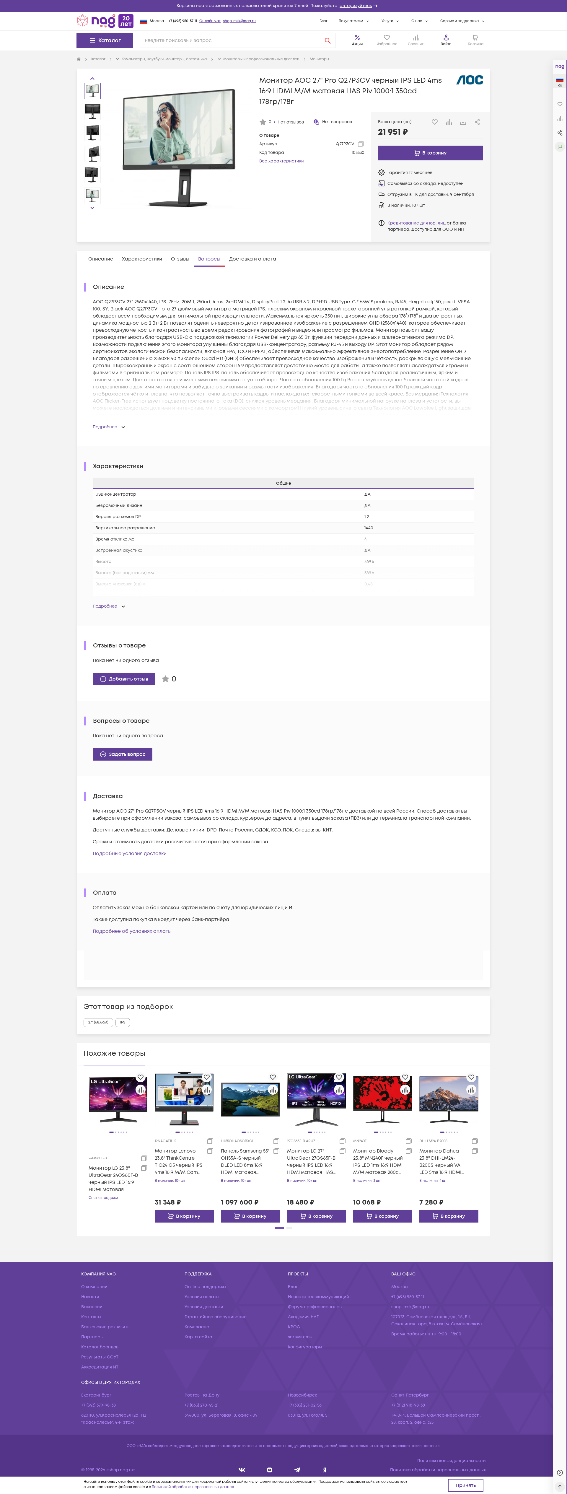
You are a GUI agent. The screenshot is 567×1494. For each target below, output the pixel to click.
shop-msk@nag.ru (239, 21)
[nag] (324, 1470)
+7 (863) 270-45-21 (202, 1405)
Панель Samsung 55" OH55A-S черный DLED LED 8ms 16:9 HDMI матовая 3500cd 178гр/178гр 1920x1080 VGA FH (245, 1162)
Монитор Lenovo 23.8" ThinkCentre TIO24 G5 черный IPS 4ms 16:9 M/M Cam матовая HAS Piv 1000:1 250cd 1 (179, 1162)
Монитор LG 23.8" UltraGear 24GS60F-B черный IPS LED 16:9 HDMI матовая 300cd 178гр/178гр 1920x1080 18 (113, 1179)
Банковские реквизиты (106, 1327)
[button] (283, 6)
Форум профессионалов (315, 1307)
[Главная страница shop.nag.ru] (105, 21)
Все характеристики (281, 161)
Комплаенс (197, 1327)
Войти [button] (446, 44)
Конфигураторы (305, 1347)
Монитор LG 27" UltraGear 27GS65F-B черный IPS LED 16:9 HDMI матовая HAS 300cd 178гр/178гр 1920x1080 (311, 1162)
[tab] (101, 259)
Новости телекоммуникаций (318, 1297)
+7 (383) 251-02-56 (305, 1405)
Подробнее (105, 427)
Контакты (91, 1317)
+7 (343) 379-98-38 (98, 1405)
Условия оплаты (202, 1297)
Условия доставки (204, 1307)
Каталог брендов (99, 1347)
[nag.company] (242, 1470)
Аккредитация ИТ (99, 1367)
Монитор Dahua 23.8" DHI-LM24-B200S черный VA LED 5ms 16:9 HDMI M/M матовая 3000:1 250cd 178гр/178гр (443, 1162)
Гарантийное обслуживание (216, 1317)
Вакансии (91, 1307)
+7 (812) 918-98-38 (408, 1405)
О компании (94, 1287)
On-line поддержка (205, 1287)
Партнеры (92, 1337)
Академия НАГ (303, 1317)
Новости (90, 1297)
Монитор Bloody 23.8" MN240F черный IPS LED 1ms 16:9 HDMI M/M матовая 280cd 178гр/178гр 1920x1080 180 (378, 1162)
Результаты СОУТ (99, 1357)
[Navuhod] (269, 1470)
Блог (324, 21)
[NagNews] (297, 1470)
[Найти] (327, 40)
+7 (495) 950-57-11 (183, 21)
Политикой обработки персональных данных (193, 1487)
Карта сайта (198, 1337)
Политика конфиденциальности (451, 1461)
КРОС (294, 1327)
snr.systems (300, 1337)
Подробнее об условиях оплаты (132, 931)
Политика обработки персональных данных (438, 1470)
